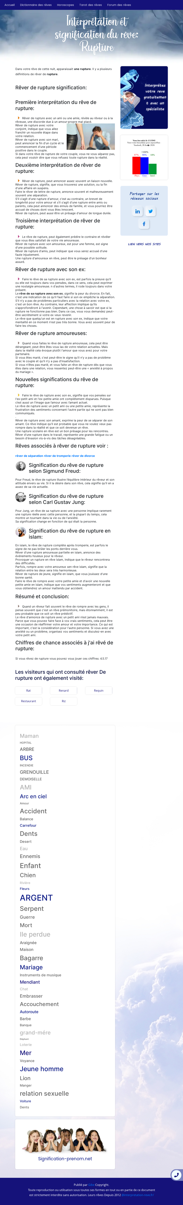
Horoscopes (65, 5)
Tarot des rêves (90, 5)
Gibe (91, 1185)
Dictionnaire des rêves (36, 5)
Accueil (9, 5)
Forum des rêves (119, 5)
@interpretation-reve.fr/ (137, 1195)
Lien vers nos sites (144, 244)
